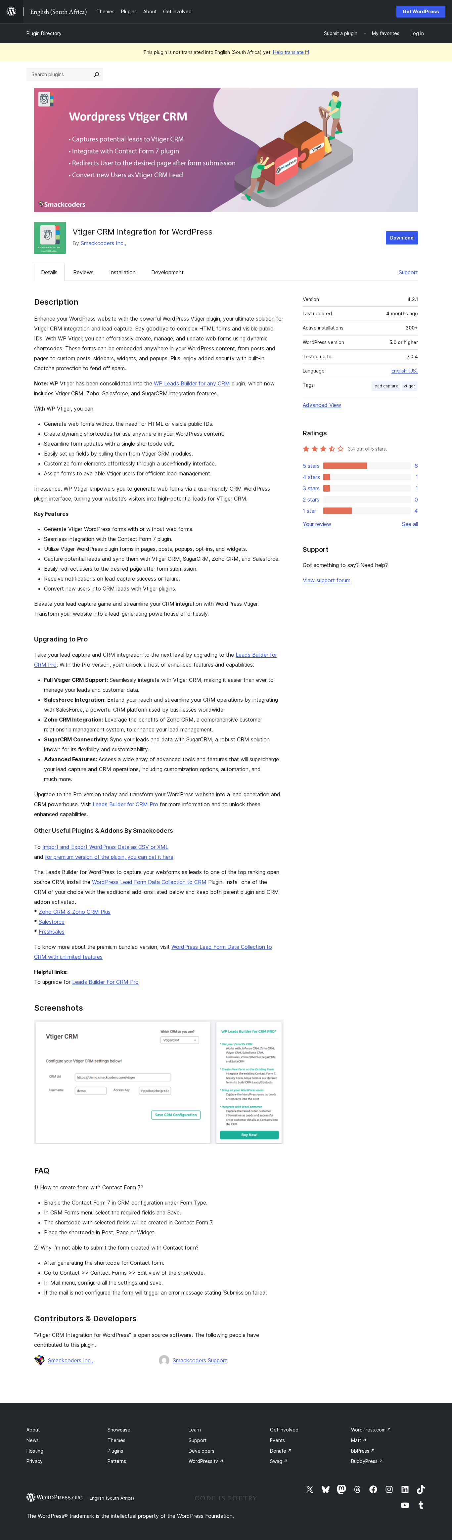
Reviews (83, 272)
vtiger (409, 385)
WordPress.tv (206, 1461)
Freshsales (52, 931)
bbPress (363, 1451)
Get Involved (284, 1429)
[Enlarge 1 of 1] (274, 1028)
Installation (122, 272)
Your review (317, 524)
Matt (359, 1440)
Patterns (117, 1461)
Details (49, 272)
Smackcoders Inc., (103, 243)
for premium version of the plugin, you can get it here (109, 857)
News (32, 1440)
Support (408, 272)
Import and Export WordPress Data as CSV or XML (105, 847)
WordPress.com (371, 1429)
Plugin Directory (44, 33)
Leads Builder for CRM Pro (125, 804)
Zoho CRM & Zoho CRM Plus (75, 911)
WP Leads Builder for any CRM (192, 383)
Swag (279, 1461)
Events (277, 1440)
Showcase (119, 1429)
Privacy (34, 1461)
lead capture (386, 385)
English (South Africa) (112, 1498)
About (33, 1429)
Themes (116, 1440)
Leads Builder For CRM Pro (105, 982)
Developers (201, 1451)
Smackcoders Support (200, 1360)
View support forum (326, 580)
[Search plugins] (96, 74)
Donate (281, 1451)
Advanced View (322, 405)
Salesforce (52, 921)
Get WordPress (421, 11)
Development (167, 272)
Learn (195, 1429)
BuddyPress (367, 1461)
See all (410, 524)
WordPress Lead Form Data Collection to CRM (149, 882)
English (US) (404, 371)
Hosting (34, 1451)
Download (402, 238)
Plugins (115, 1451)
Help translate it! (291, 52)
